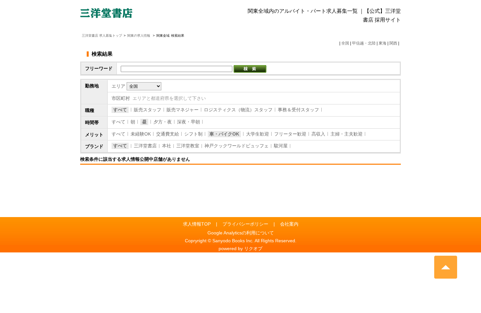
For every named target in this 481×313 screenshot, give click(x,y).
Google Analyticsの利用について (240, 232)
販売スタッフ (147, 109)
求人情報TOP (197, 224)
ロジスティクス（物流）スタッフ (238, 109)
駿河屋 (281, 145)
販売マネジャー (183, 109)
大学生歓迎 (257, 134)
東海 (382, 43)
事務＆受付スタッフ (298, 109)
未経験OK (141, 134)
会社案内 (289, 224)
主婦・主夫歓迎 (346, 134)
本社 (166, 145)
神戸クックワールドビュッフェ (237, 145)
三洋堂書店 (145, 145)
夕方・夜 (162, 121)
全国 (345, 43)
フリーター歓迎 (290, 134)
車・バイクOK (224, 134)
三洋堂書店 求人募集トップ (102, 35)
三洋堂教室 (187, 145)
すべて (120, 109)
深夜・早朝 (188, 121)
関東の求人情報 (139, 35)
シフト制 (193, 134)
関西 (393, 43)
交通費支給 (167, 134)
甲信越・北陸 (364, 43)
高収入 (318, 134)
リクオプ (253, 248)
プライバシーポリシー (245, 224)
